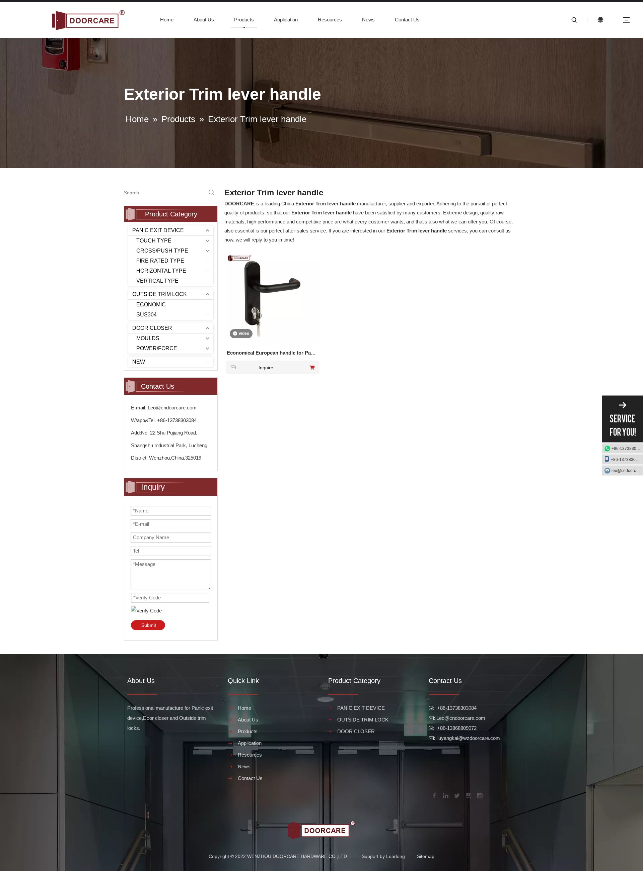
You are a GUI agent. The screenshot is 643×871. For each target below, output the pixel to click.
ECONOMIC (151, 304)
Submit (148, 625)
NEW (138, 362)
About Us (204, 19)
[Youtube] (468, 795)
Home (166, 19)
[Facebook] (433, 795)
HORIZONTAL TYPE (161, 271)
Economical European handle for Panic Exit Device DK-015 (272, 353)
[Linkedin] (445, 795)
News (368, 19)
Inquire (266, 367)
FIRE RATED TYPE (160, 261)
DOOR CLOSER (152, 328)
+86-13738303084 (627, 448)
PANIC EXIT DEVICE (158, 230)
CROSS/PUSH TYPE (162, 251)
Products (244, 19)
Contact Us (407, 19)
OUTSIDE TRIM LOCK (159, 294)
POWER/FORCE (156, 348)
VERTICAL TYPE (157, 281)
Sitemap (425, 856)
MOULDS (147, 338)
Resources (330, 19)
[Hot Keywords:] (212, 193)
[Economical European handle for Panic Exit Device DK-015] (272, 298)
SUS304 (146, 314)
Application (286, 19)
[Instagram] (479, 795)
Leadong (395, 856)
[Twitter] (456, 795)
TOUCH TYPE (153, 241)
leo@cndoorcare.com (627, 470)
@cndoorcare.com (464, 718)
